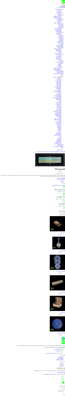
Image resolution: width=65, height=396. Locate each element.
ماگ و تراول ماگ (58, 30)
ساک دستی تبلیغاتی (60, 18)
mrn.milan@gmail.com (58, 349)
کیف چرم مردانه (58, 57)
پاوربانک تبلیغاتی (58, 49)
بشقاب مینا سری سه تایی (60, 271)
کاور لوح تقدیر (60, 26)
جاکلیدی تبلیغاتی (60, 23)
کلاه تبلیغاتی (59, 34)
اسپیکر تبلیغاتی (58, 50)
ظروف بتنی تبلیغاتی (57, 28)
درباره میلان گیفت (60, 72)
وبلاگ (62, 74)
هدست (60, 52)
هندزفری (59, 51)
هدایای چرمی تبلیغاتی (59, 54)
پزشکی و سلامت (60, 41)
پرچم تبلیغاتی (61, 66)
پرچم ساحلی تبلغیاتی (57, 69)
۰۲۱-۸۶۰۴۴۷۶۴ (48, 353)
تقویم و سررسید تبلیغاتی (59, 9)
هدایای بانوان (61, 36)
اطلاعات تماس (60, 71)
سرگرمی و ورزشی (60, 46)
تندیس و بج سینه (60, 37)
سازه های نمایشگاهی (59, 70)
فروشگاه (58, 151)
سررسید (59, 10)
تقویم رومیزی (58, 11)
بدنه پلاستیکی (58, 20)
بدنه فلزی (59, 21)
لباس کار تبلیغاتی (60, 32)
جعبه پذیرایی (61, 61)
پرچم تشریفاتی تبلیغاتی (57, 67)
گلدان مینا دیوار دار (62, 250)
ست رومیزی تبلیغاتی (59, 62)
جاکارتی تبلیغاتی (60, 24)
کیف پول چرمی (58, 58)
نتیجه (64, 5)
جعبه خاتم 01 (63, 312)
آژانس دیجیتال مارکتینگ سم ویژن (48, 374)
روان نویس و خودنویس (57, 22)
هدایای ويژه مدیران (60, 13)
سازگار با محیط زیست (59, 45)
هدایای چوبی (61, 60)
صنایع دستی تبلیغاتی (52, 151)
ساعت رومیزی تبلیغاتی (57, 16)
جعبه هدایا (61, 38)
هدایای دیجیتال (60, 47)
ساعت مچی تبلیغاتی (57, 17)
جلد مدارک (61, 25)
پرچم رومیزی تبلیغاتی (57, 68)
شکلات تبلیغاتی (60, 44)
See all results (62, 6)
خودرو (62, 43)
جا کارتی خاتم (62, 232)
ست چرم (59, 55)
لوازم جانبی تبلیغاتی (57, 53)
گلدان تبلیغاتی (58, 29)
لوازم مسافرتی (60, 42)
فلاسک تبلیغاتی (58, 31)
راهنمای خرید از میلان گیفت (58, 73)
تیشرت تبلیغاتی (58, 33)
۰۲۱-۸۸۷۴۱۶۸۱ (58, 149)
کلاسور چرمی (58, 56)
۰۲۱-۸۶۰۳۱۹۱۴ (58, 353)
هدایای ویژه (59, 185)
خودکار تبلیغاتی (60, 19)
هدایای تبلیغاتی (62, 151)
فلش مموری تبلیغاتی (57, 48)
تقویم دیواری (59, 12)
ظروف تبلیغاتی (60, 27)
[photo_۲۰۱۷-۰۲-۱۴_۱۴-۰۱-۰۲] (50, 166)
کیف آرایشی (59, 59)
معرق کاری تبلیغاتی (45, 151)
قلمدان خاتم (63, 291)
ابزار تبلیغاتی (61, 35)
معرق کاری (63, 185)
